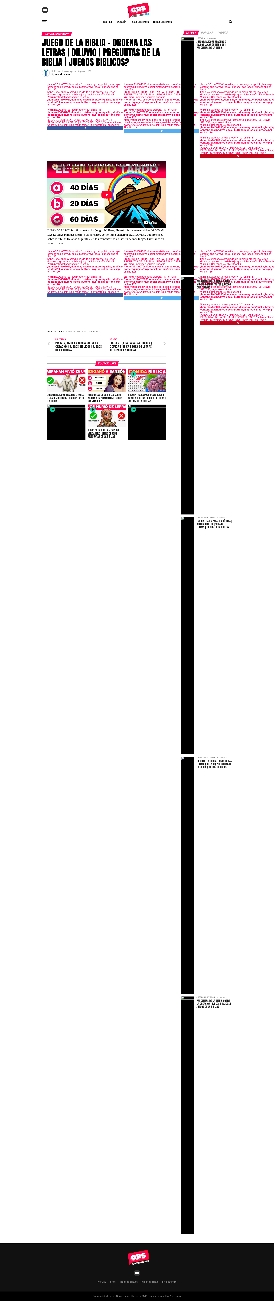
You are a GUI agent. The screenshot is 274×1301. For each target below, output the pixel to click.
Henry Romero (62, 74)
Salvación (121, 21)
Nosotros (107, 21)
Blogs (113, 1282)
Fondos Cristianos (162, 21)
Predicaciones (169, 1282)
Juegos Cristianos (140, 21)
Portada (95, 332)
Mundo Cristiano (149, 1282)
